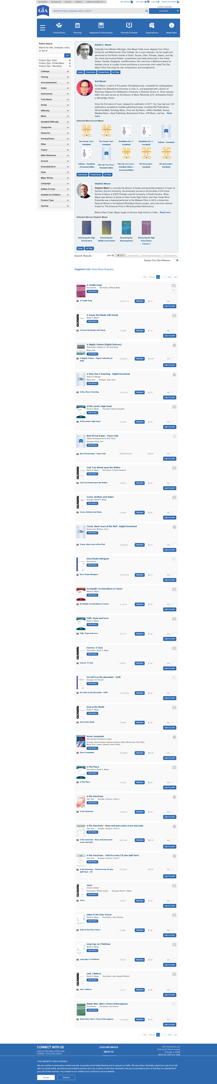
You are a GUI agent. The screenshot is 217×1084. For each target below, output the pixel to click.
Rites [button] (43, 144)
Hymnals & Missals (129, 32)
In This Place (93, 767)
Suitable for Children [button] (51, 195)
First (144, 277)
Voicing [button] (44, 77)
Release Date (170, 256)
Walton (68, 2)
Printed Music (103, 72)
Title (121, 256)
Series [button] (44, 105)
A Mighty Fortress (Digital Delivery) (104, 344)
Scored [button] (44, 161)
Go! (67, 55)
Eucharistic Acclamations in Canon (104, 588)
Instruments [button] (46, 94)
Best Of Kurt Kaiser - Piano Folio (102, 436)
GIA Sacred (42, 2)
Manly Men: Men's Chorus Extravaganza (107, 1004)
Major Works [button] (47, 178)
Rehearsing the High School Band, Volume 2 (146, 241)
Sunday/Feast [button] (47, 138)
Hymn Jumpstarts (95, 736)
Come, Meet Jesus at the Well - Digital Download (112, 526)
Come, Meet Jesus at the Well (92, 544)
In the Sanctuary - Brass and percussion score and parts (115, 825)
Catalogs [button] (45, 71)
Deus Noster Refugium (98, 558)
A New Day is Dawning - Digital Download (108, 374)
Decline (66, 1077)
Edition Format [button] (48, 189)
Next (169, 277)
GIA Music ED (56, 2)
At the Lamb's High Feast (99, 406)
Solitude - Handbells (166, 142)
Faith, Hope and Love (97, 618)
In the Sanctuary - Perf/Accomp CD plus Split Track (113, 855)
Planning (77, 32)
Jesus (89, 885)
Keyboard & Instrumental (101, 32)
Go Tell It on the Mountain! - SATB (104, 677)
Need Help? (171, 32)
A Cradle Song (94, 285)
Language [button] (46, 183)
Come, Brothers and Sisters (100, 497)
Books (80, 72)
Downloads (90, 72)
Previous (152, 277)
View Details (92, 291)
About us (108, 1052)
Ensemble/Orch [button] (48, 167)
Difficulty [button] (45, 110)
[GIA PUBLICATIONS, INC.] (43, 10)
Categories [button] (46, 127)
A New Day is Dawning (89, 392)
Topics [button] (44, 150)
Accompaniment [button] (49, 82)
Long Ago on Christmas (98, 944)
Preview (139, 301)
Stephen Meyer (102, 183)
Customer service (108, 1047)
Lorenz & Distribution (95, 2)
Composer (133, 256)
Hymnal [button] (44, 206)
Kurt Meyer (100, 81)
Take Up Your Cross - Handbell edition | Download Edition (126, 167)
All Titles (116, 72)
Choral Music (59, 32)
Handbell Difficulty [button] (50, 122)
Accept (46, 1077)
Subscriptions (152, 32)
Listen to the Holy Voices (99, 914)
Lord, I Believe (94, 973)
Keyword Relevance (151, 256)
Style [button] (43, 172)
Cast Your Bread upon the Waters (103, 467)
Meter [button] (43, 116)
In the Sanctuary (95, 796)
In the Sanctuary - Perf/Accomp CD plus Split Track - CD (96, 870)
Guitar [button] (44, 88)
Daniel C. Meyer (103, 45)
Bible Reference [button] (48, 155)
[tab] (55, 71)
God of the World (95, 707)
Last (175, 277)
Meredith (78, 2)
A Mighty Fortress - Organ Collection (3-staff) (96, 359)
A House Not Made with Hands (102, 315)
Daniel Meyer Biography (102, 269)
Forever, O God (94, 647)
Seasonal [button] (45, 133)
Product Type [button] (47, 200)
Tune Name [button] (46, 99)
